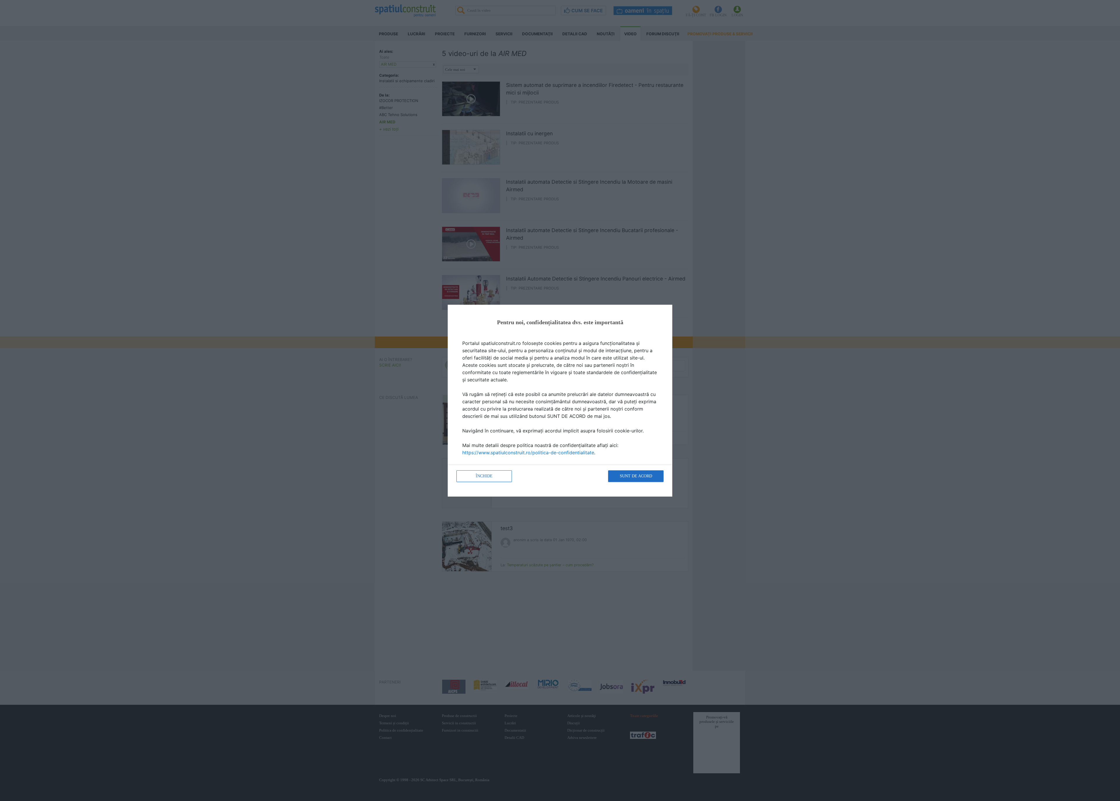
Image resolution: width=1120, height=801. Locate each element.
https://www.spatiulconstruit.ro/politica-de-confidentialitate (528, 452)
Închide (484, 476)
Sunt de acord (636, 476)
